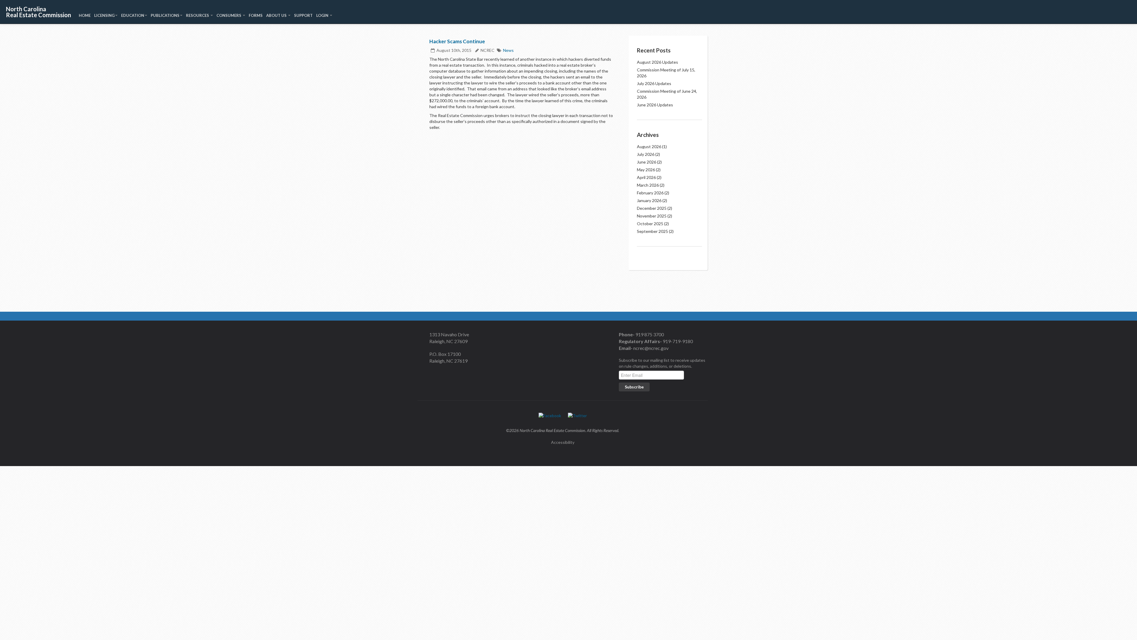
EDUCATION (132, 15)
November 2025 (652, 215)
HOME (85, 15)
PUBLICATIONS (165, 15)
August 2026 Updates (657, 62)
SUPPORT (303, 15)
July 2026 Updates (654, 83)
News (508, 50)
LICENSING (104, 15)
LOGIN (322, 15)
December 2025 (652, 208)
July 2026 (645, 154)
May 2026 (646, 169)
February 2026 (650, 192)
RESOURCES (198, 15)
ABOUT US (277, 15)
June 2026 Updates (655, 104)
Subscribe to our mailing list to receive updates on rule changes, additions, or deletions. (662, 363)
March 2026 (648, 185)
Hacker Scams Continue (457, 41)
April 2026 (646, 177)
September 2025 (652, 231)
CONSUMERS (229, 15)
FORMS (256, 15)
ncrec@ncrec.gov (650, 348)
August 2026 (649, 146)
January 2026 (649, 200)
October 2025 (650, 223)
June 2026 (646, 161)
